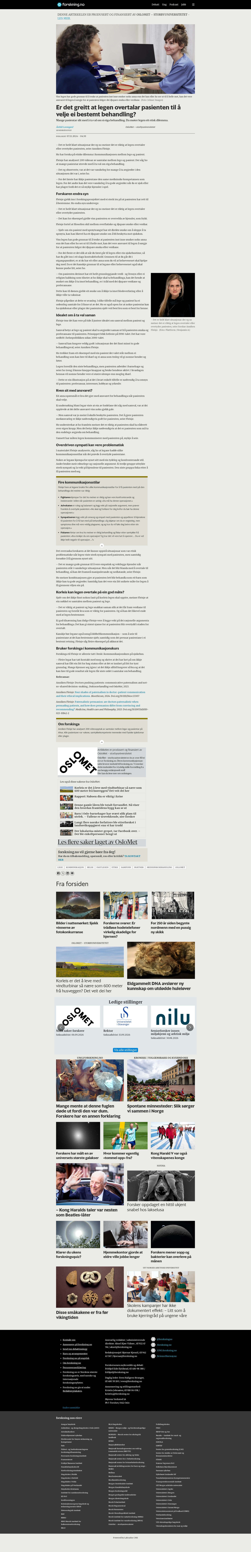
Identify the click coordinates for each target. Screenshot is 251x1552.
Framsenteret (66, 1459)
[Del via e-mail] (72, 873)
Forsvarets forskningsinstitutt (73, 1456)
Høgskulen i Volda (68, 1482)
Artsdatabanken (68, 1432)
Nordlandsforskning (117, 1480)
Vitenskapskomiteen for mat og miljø (171, 1526)
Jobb (183, 4)
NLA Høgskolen (115, 1424)
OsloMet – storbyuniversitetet (121, 1524)
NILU (63, 1528)
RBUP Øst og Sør (163, 1432)
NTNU (111, 1441)
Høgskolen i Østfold (69, 1478)
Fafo (63, 1446)
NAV (63, 1514)
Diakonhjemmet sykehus (71, 1435)
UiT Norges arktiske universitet (169, 1485)
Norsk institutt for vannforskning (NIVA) (126, 1521)
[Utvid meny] (193, 4)
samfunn (126, 867)
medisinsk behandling (159, 867)
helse (90, 867)
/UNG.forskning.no (167, 1350)
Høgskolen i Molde (69, 1474)
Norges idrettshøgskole (119, 1498)
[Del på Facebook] (58, 873)
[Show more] (102, 545)
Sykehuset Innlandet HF (166, 1474)
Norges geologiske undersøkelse (122, 1495)
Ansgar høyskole (68, 1424)
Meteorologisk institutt (71, 1510)
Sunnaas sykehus (163, 1470)
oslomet (180, 867)
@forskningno (164, 1339)
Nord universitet (115, 1476)
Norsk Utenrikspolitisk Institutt (122, 1513)
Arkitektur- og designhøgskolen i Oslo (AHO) (80, 1428)
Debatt (155, 4)
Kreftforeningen (68, 1500)
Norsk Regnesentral (117, 1506)
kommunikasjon (75, 867)
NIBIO (63, 1518)
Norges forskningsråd (118, 1491)
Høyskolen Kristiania (70, 1489)
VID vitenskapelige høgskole (168, 1522)
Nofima (112, 1473)
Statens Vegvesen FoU (165, 1463)
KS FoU (64, 1496)
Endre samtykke (71, 1407)
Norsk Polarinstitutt (117, 1502)
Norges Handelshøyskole (119, 1487)
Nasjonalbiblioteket (117, 1445)
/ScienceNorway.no (167, 1356)
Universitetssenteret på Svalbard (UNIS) (172, 1511)
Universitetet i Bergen (165, 1493)
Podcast (174, 4)
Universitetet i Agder (164, 1489)
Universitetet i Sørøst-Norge (167, 1507)
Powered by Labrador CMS (125, 1538)
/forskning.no (164, 1345)
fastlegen (102, 867)
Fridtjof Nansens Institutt (71, 1463)
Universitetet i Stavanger (166, 1504)
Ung (164, 4)
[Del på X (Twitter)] (63, 873)
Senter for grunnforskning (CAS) (170, 1449)
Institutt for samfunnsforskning (74, 1493)
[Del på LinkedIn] (67, 873)
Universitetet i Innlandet (166, 1496)
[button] (61, 1027)
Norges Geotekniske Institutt (121, 1484)
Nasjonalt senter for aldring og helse (124, 1455)
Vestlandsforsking (164, 1515)
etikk (115, 867)
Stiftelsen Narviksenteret (166, 1467)
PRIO (158, 1428)
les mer (64, 18)
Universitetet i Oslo (164, 1500)
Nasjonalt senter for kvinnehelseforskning (126, 1462)
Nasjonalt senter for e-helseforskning (124, 1459)
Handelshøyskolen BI (70, 1467)
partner (139, 867)
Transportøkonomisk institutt (168, 1482)
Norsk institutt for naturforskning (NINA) (126, 1517)
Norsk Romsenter (116, 1509)
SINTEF (159, 1446)
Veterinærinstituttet (164, 1518)
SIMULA (159, 1442)
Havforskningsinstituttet (71, 1470)
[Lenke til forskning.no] (101, 3)
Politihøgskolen (163, 1424)
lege (60, 867)
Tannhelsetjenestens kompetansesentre (173, 1478)
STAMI (159, 1459)
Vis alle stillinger (125, 1050)
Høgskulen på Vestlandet (71, 1485)
